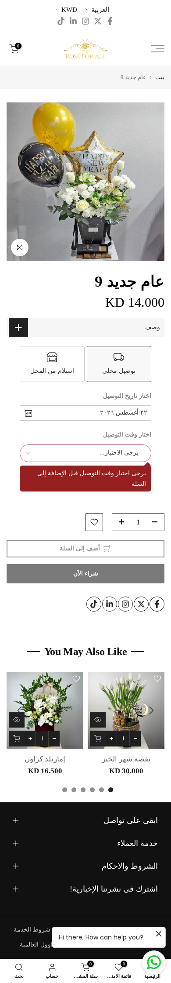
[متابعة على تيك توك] (61, 21)
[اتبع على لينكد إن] (73, 21)
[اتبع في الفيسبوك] (110, 21)
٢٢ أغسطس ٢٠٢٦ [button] (123, 412)
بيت (159, 77)
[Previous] (150, 710)
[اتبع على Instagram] (85, 21)
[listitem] (119, 364)
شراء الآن (85, 573)
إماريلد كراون (45, 759)
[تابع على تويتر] (98, 21)
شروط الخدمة (32, 929)
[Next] (20, 710)
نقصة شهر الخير (126, 759)
